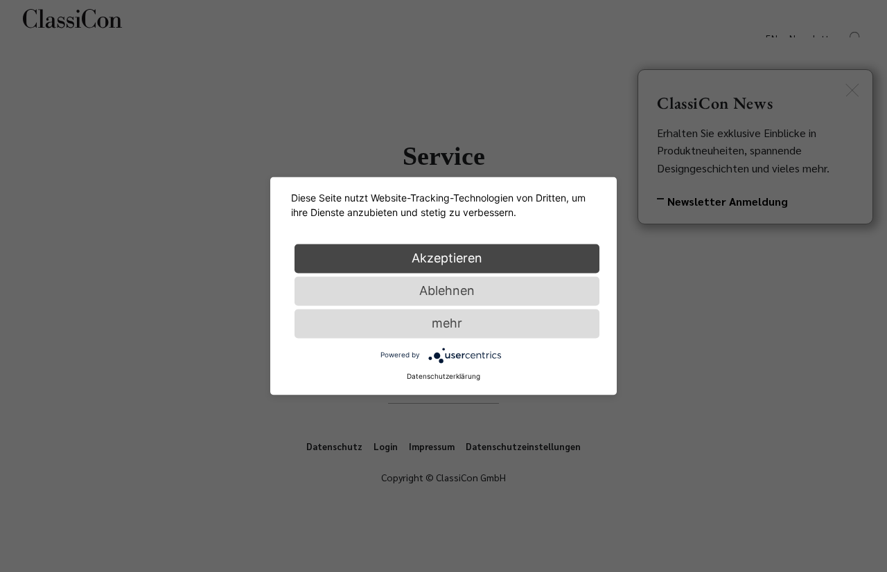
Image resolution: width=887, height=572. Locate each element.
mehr (447, 323)
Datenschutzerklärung (443, 376)
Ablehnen (447, 290)
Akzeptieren (447, 258)
